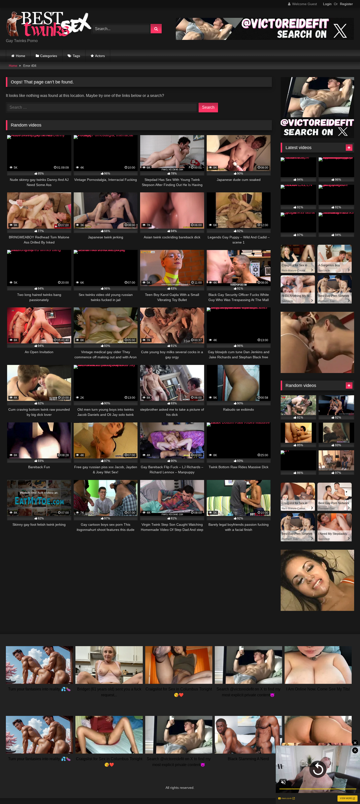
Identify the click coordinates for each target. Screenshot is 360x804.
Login (327, 4)
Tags (76, 56)
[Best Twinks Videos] (49, 25)
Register (346, 4)
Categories (48, 56)
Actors (100, 56)
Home (20, 56)
